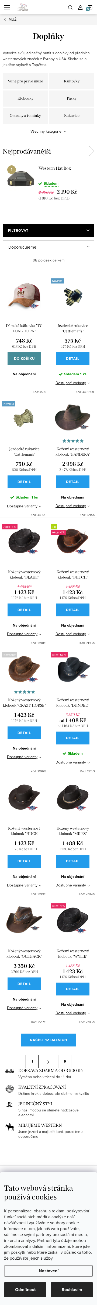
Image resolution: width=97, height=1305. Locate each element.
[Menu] (7, 7)
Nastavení (48, 1271)
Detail (72, 358)
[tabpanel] (48, 182)
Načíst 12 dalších (48, 1039)
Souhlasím (72, 1289)
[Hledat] (70, 7)
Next (91, 151)
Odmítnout (25, 1289)
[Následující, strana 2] (48, 1061)
